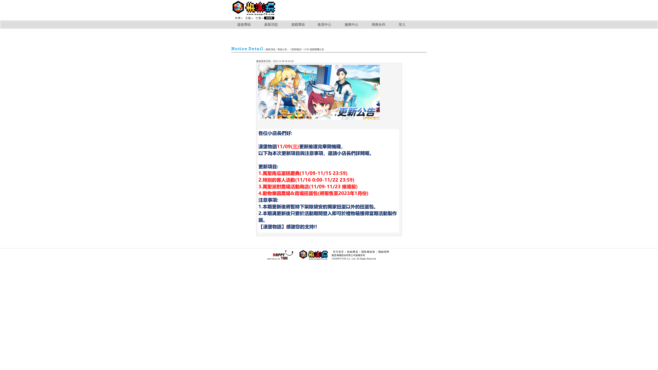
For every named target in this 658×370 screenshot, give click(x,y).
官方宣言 (338, 251)
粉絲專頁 (352, 251)
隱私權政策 (368, 251)
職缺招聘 (383, 251)
